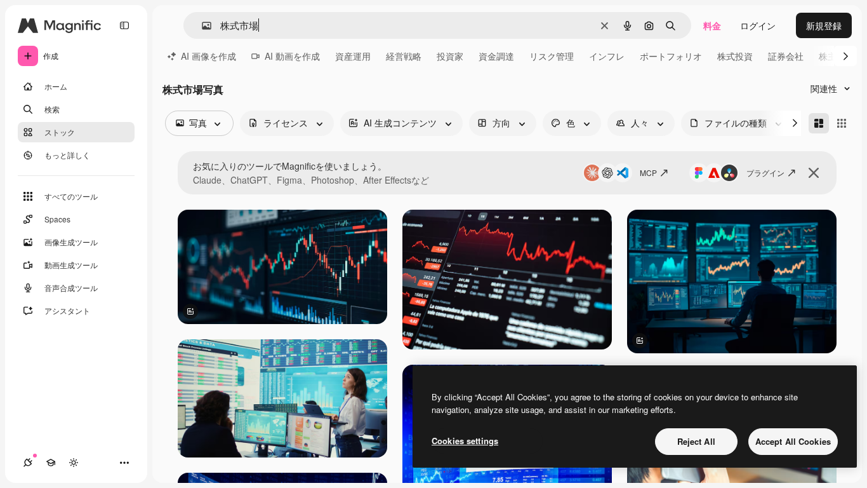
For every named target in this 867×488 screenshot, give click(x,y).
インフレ (607, 56)
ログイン (758, 25)
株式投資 (735, 56)
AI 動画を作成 (292, 56)
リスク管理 (551, 56)
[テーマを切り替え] (73, 462)
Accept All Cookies (793, 441)
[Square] (841, 123)
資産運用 (353, 56)
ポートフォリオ (671, 56)
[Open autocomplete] (201, 25)
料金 (712, 25)
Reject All (696, 441)
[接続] (28, 462)
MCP (648, 172)
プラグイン (765, 172)
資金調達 (496, 56)
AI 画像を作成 (208, 56)
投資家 (450, 56)
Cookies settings (465, 441)
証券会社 (786, 56)
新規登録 (824, 25)
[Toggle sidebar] (124, 25)
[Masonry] (819, 123)
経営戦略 (403, 56)
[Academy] (51, 462)
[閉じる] (813, 172)
